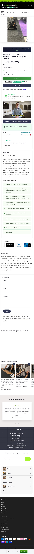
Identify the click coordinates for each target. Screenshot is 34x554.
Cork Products (4, 508)
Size (4, 64)
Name (4, 280)
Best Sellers (3, 510)
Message (5, 296)
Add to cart (23, 551)
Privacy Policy (13, 318)
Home (2, 11)
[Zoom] (27, 39)
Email (4, 288)
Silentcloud (13, 361)
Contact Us (3, 531)
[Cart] (28, 5)
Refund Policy (4, 523)
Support (3, 512)
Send (6, 311)
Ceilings (3, 506)
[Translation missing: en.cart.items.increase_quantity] (17, 551)
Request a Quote (17, 121)
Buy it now (17, 85)
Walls (2, 502)
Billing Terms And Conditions (7, 519)
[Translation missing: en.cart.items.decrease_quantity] (8, 551)
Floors (2, 504)
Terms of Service (25, 318)
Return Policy (4, 525)
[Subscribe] (28, 459)
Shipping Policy (4, 527)
